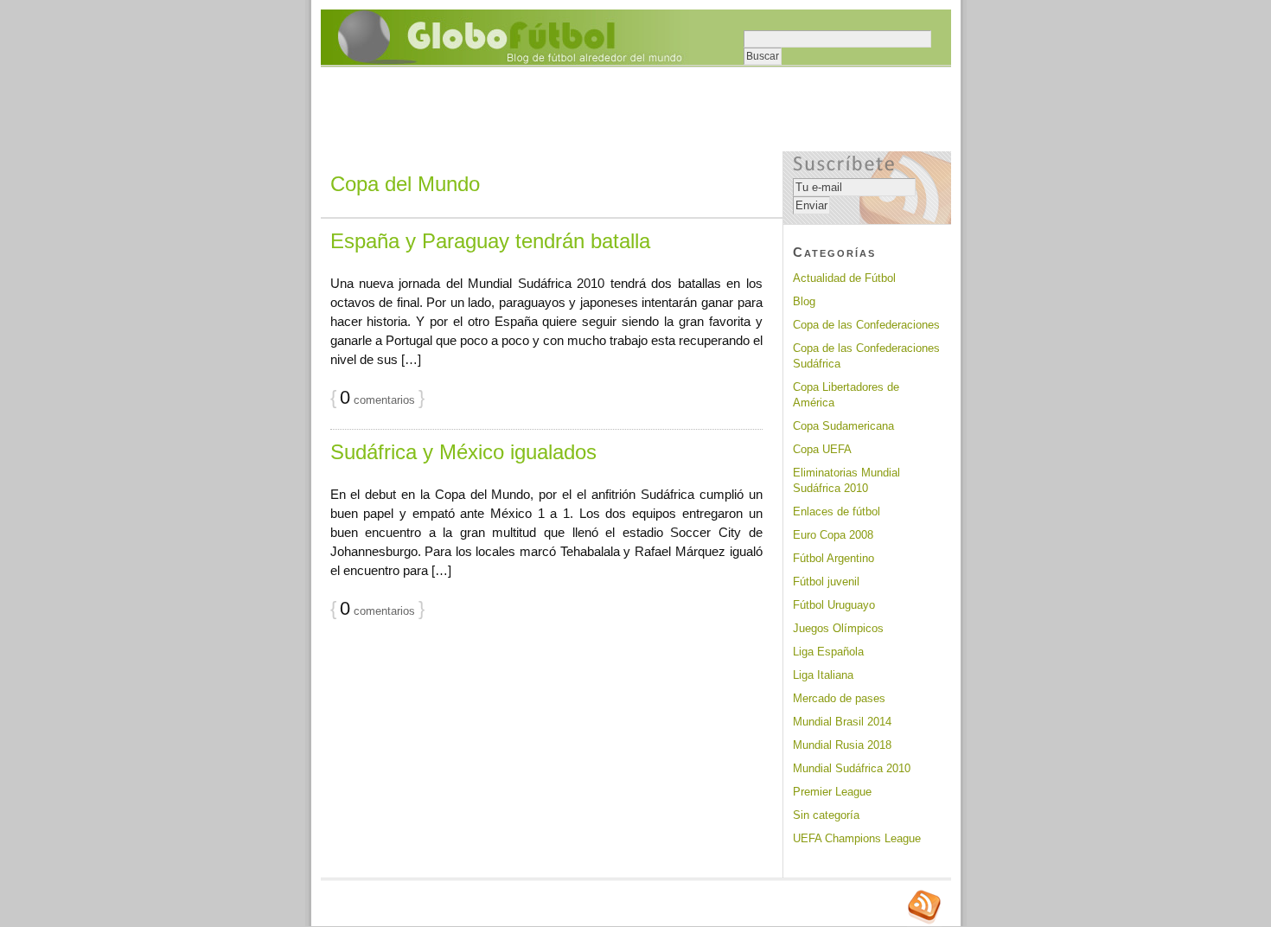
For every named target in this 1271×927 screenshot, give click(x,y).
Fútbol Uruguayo (834, 604)
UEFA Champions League (857, 838)
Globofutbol (507, 37)
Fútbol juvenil (826, 581)
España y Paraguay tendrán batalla (490, 241)
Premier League (832, 791)
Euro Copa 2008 (833, 534)
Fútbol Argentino (833, 558)
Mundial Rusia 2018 (842, 744)
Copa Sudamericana (843, 425)
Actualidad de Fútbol (844, 278)
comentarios (377, 399)
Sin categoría (826, 815)
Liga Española (828, 651)
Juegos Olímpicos (838, 628)
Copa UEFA (822, 449)
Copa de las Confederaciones (866, 324)
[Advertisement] (635, 111)
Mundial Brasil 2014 (842, 721)
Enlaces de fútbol (836, 511)
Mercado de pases (839, 698)
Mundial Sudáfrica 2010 (851, 768)
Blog (804, 301)
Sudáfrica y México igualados (463, 452)
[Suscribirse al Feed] (924, 922)
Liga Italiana (823, 674)
